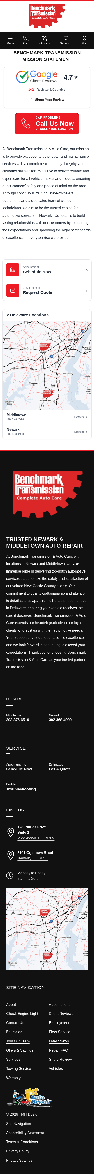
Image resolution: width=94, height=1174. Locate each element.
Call (25, 43)
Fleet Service (59, 1032)
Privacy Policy (17, 1151)
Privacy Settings (19, 1160)
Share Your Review (49, 99)
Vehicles (56, 1068)
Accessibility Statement (25, 1133)
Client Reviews (61, 1013)
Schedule (66, 43)
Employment (59, 1023)
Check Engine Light (22, 1013)
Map (84, 43)
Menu (10, 43)
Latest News (59, 1041)
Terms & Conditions (22, 1142)
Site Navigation (18, 1124)
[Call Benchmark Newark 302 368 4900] (68, 721)
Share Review (60, 1059)
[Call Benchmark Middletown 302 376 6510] (25, 717)
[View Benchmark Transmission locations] (47, 365)
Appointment (59, 1004)
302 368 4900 (15, 434)
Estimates (44, 43)
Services (13, 1059)
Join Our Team (18, 1041)
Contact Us (15, 1023)
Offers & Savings (19, 1050)
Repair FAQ (58, 1050)
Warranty (13, 1078)
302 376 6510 (15, 419)
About (11, 1004)
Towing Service (18, 1068)
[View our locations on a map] (47, 929)
